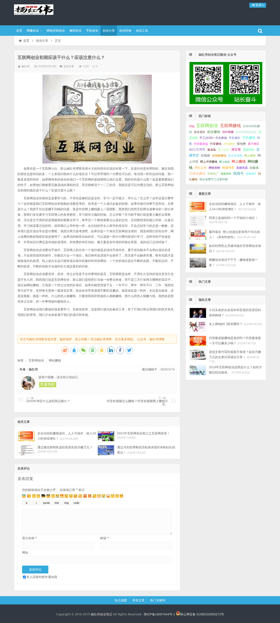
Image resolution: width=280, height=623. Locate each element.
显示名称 (29, 538)
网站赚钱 (55, 360)
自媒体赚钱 (197, 173)
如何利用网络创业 (246, 132)
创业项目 (199, 132)
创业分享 (109, 30)
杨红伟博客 (197, 149)
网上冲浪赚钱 (208, 161)
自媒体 (254, 167)
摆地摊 (241, 143)
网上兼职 (250, 155)
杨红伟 (25, 66)
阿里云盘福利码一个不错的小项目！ (233, 218)
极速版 (211, 149)
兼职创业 (75, 30)
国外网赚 (228, 132)
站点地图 (121, 600)
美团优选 (242, 167)
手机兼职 (234, 137)
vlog (191, 126)
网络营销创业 (56, 30)
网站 (25, 552)
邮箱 (104, 538)
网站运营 (200, 167)
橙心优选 (223, 149)
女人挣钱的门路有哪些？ (226, 324)
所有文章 (138, 600)
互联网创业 (36, 360)
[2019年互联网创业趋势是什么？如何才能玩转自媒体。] (198, 370)
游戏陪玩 (248, 149)
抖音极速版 (201, 143)
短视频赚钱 (219, 155)
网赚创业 (33, 30)
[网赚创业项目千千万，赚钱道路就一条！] (198, 262)
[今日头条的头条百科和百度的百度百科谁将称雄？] (198, 312)
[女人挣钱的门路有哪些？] (198, 326)
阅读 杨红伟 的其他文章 (47, 384)
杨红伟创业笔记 (42, 12)
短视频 (205, 155)
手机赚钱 (248, 137)
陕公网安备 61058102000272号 (202, 614)
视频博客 (226, 173)
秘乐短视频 (235, 155)
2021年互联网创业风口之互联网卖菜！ (143, 433)
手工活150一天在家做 (213, 137)
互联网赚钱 (230, 125)
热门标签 (205, 116)
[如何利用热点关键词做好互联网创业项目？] (198, 248)
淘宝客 (236, 149)
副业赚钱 (213, 132)
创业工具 (142, 30)
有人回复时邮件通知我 (41, 577)
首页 (19, 30)
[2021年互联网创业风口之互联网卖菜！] (106, 436)
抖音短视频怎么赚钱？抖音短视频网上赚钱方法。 (137, 401)
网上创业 (224, 161)
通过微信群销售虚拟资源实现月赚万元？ (65, 447)
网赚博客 (228, 167)
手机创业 (92, 30)
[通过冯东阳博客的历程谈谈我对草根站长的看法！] (106, 450)
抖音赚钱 (215, 143)
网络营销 (214, 167)
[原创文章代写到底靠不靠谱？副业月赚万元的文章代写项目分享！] (198, 354)
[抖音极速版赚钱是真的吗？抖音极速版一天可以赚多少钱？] (198, 340)
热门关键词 (157, 600)
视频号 (238, 173)
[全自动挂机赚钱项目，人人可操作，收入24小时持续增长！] (26, 436)
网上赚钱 (239, 161)
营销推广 (213, 173)
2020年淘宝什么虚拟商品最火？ (48, 400)
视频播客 (251, 173)
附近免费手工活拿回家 (214, 179)
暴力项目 (253, 143)
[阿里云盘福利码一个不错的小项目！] (198, 220)
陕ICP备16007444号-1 (159, 614)
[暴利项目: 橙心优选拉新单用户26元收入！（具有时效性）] (198, 234)
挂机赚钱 (229, 143)
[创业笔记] (225, 103)
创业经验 (125, 30)
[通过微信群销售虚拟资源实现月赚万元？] (26, 450)
